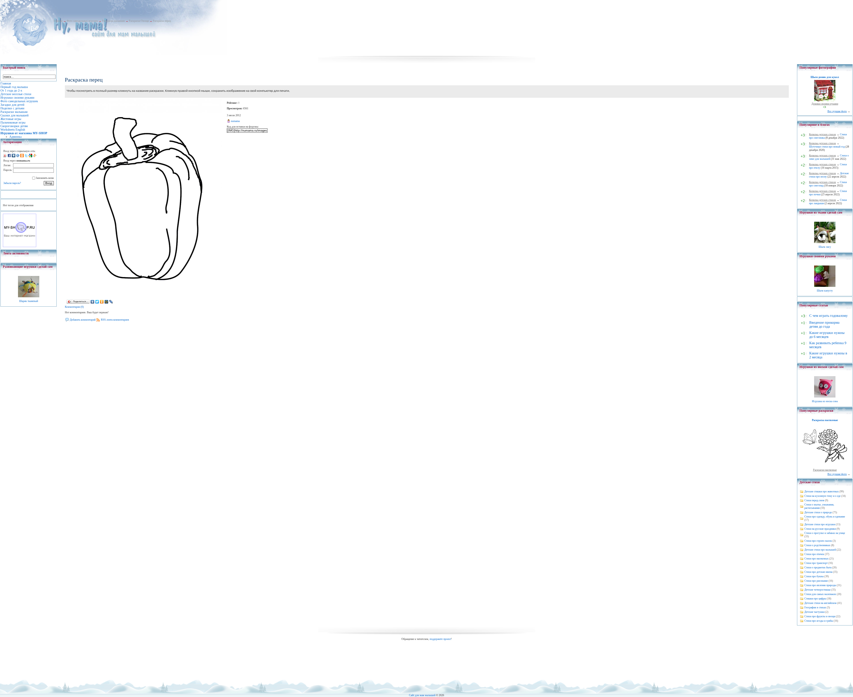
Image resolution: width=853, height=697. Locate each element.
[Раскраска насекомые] (825, 466)
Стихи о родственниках (817, 545)
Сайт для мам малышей (422, 695)
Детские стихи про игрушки (819, 524)
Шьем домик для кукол (825, 77)
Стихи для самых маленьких (820, 594)
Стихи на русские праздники (820, 528)
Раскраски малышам (113, 20)
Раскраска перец (162, 20)
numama (235, 121)
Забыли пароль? (12, 183)
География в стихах (815, 607)
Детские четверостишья (817, 589)
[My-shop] (19, 246)
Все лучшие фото (837, 111)
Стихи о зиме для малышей (829, 157)
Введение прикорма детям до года (824, 324)
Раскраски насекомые (825, 469)
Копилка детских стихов (822, 134)
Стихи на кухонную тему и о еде (822, 495)
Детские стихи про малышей (820, 549)
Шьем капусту (825, 290)
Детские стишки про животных (821, 491)
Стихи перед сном (814, 500)
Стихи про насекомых (816, 558)
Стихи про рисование (816, 580)
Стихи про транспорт (816, 563)
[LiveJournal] (111, 302)
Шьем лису (825, 246)
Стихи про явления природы (820, 585)
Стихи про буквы (814, 576)
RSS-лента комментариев (115, 319)
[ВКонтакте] (92, 302)
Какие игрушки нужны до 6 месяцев (827, 335)
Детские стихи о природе (818, 512)
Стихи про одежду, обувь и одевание (824, 516)
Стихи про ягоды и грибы (818, 620)
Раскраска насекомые (825, 420)
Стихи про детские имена (818, 571)
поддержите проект (440, 639)
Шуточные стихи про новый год (827, 146)
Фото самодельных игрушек (82, 20)
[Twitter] (97, 302)
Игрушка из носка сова (825, 401)
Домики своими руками (824, 103)
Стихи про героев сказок (818, 540)
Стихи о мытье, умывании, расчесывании (819, 506)
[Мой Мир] (106, 302)
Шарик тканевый (28, 301)
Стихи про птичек (814, 554)
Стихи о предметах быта (817, 567)
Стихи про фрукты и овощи (819, 616)
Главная (58, 20)
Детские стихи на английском (820, 603)
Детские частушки (814, 611)
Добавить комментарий (83, 319)
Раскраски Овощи (139, 20)
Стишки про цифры (815, 598)
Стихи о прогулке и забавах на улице (824, 533)
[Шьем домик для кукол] (824, 100)
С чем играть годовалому (828, 316)
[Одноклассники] (102, 302)
